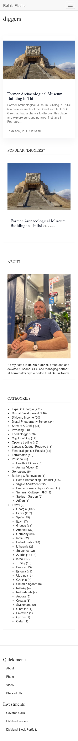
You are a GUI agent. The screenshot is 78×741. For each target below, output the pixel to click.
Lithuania (22, 546)
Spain (20, 517)
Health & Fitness (27, 463)
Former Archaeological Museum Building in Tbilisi (34, 96)
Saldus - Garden (27, 496)
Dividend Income (23, 417)
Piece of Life (14, 693)
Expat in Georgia (23, 409)
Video (10, 685)
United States (25, 542)
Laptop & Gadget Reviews (29, 446)
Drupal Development (25, 413)
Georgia (21, 509)
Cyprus (21, 617)
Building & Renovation (26, 475)
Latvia (20, 513)
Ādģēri (20, 500)
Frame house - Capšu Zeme (35, 488)
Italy (19, 521)
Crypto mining (21, 438)
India (19, 538)
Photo (10, 676)
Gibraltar (22, 609)
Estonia (21, 571)
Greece (21, 525)
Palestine (22, 613)
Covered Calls (15, 713)
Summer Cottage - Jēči (31, 492)
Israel (20, 559)
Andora (21, 596)
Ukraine (21, 575)
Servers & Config (23, 426)
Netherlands (24, 592)
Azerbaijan (23, 555)
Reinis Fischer (15, 5)
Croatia (21, 600)
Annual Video (25, 467)
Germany (22, 534)
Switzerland (23, 604)
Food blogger (21, 434)
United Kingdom (26, 584)
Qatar (20, 621)
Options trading (22, 442)
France (21, 567)
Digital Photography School (29, 421)
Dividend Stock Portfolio (21, 729)
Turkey (20, 563)
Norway (21, 588)
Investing (18, 430)
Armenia (21, 530)
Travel (16, 505)
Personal (18, 459)
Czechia (21, 579)
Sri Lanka (22, 550)
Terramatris (19, 373)
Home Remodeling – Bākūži (34, 480)
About (10, 668)
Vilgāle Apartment (28, 484)
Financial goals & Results (28, 451)
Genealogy (19, 471)
